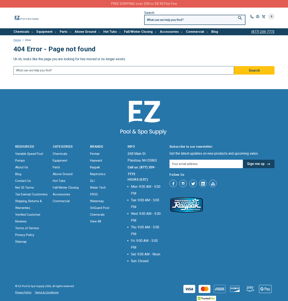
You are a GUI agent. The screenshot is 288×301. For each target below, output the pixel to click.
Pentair (95, 154)
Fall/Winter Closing (138, 32)
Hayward (96, 160)
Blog (214, 32)
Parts (63, 32)
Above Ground (85, 32)
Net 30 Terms (24, 187)
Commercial (195, 32)
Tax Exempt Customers (31, 194)
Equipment (44, 32)
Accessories (169, 32)
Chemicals (21, 32)
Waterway (97, 201)
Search (149, 13)
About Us (21, 167)
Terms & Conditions (47, 292)
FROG (94, 194)
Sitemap (21, 242)
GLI (92, 181)
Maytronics (97, 174)
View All (95, 221)
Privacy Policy (24, 235)
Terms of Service (27, 228)
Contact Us (23, 181)
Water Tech (98, 187)
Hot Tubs (110, 32)
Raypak (95, 167)
